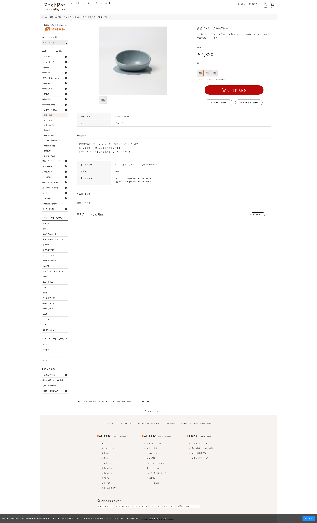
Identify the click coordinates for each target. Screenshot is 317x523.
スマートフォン (154, 411)
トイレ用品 (151, 458)
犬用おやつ (106, 453)
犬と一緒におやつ (123, 506)
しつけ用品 (151, 478)
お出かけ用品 (152, 448)
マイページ (110, 423)
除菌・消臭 (106, 483)
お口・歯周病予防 (199, 453)
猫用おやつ (106, 458)
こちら (151, 518)
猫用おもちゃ (107, 473)
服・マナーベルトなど (155, 468)
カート (273, 7)
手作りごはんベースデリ (188, 506)
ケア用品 (105, 478)
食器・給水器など (109, 488)
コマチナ (155, 506)
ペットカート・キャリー (156, 463)
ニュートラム (141, 506)
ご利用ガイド (254, 4)
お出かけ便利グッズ (200, 458)
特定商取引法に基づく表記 (148, 423)
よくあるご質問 (127, 423)
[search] (65, 42)
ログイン (264, 7)
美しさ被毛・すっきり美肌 (202, 448)
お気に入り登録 (220, 102)
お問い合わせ (240, 4)
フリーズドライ (105, 506)
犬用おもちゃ (107, 468)
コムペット (169, 506)
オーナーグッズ (153, 483)
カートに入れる (236, 90)
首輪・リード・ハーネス (156, 443)
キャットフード (108, 448)
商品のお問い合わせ (250, 102)
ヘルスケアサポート (200, 443)
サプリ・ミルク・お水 (110, 463)
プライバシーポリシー (202, 423)
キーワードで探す (50, 37)
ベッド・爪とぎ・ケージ (156, 473)
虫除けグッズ (152, 453)
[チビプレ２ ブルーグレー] (103, 100)
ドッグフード (107, 443)
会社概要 (184, 423)
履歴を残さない (258, 214)
